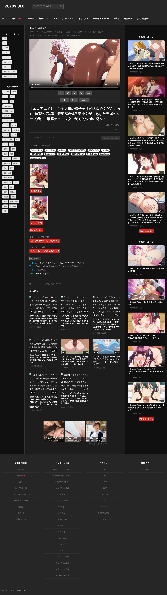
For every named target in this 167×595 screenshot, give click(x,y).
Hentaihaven (50, 154)
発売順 (116, 18)
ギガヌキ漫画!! (62, 500)
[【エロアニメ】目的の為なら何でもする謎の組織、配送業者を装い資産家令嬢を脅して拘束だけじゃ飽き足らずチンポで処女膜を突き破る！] (43, 304)
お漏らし (7, 116)
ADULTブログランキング (62, 469)
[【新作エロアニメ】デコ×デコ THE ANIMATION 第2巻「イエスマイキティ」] (146, 323)
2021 (14, 92)
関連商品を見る (36, 230)
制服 (11, 154)
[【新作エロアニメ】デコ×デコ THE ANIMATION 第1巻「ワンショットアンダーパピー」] (146, 356)
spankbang (7, 106)
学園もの (16, 159)
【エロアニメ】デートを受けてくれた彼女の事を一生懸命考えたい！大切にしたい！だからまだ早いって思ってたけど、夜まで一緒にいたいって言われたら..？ (43, 402)
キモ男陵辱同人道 (62, 575)
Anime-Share (50, 150)
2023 (12, 97)
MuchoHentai (92, 154)
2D (5, 38)
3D (5, 43)
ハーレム (16, 130)
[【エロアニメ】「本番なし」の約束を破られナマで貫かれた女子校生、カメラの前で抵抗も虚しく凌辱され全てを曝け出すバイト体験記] (75, 346)
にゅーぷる (62, 519)
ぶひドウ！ (62, 513)
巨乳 (11, 168)
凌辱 (13, 149)
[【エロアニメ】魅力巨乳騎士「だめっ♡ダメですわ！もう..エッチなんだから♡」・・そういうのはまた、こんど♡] (106, 346)
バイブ (6, 135)
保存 (88, 93)
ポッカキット (62, 507)
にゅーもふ (62, 525)
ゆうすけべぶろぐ (62, 569)
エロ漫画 (30, 18)
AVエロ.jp (146, 469)
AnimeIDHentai (36, 150)
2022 (5, 97)
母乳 (16, 182)
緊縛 (5, 192)
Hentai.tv (105, 150)
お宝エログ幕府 (63, 557)
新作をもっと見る (146, 419)
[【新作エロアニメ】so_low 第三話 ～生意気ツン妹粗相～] (146, 255)
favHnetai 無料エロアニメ (62, 476)
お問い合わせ (143, 18)
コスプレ (7, 130)
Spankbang (104, 154)
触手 (5, 201)
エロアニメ (7, 62)
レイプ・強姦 (8, 139)
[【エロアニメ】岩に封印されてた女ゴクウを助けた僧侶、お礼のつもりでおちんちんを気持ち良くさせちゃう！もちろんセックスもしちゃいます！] (75, 304)
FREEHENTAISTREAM (77, 150)
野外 (5, 211)
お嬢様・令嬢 (8, 111)
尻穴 (5, 168)
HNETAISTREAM (78, 154)
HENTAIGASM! (36, 154)
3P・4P (6, 92)
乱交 (5, 144)
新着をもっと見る (146, 231)
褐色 (13, 197)
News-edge (62, 538)
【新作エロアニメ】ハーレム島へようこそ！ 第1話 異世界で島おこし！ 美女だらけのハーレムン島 (146, 407)
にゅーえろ (62, 532)
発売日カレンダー (101, 18)
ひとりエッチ (8, 120)
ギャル (14, 125)
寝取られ (16, 163)
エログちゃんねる (62, 488)
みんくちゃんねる (62, 563)
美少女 (12, 192)
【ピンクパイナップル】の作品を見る (44, 241)
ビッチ (14, 135)
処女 (5, 154)
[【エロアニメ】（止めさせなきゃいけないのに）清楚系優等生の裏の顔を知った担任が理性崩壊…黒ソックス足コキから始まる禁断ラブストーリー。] (146, 87)
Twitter (21, 469)
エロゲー (7, 67)
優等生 (6, 149)
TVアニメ (7, 57)
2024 (5, 101)
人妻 (11, 144)
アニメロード (62, 544)
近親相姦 (13, 206)
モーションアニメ (9, 76)
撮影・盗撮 (7, 173)
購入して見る (36, 191)
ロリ (17, 139)
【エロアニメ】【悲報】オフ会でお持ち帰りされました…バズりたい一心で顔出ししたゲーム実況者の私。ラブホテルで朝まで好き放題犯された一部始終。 (74, 398)
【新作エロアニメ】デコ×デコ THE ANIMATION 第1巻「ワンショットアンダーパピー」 (145, 371)
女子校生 (7, 159)
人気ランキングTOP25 (63, 18)
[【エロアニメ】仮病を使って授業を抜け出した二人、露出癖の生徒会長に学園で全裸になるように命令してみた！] (43, 346)
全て (4, 18)
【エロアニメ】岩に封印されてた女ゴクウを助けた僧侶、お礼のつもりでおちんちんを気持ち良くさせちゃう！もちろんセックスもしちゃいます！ (74, 321)
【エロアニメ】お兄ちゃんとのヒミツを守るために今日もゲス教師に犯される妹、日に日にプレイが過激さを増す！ (146, 66)
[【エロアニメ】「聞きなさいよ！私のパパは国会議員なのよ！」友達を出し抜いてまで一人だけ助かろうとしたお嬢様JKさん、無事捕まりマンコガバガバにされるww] (106, 306)
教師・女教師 (8, 178)
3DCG (6, 48)
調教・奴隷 (14, 201)
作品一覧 (128, 18)
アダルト (15, 18)
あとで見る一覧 (21, 488)
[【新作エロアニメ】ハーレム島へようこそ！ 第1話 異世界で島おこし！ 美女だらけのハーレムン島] (146, 392)
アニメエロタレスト (62, 482)
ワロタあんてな (63, 550)
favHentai (61, 150)
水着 (5, 187)
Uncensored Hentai (38, 158)
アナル (6, 125)
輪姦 (5, 206)
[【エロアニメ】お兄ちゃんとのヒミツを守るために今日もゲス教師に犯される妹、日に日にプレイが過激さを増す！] (146, 50)
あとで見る (83, 18)
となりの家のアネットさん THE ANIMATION (59, 263)
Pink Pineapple (42, 273)
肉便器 (6, 197)
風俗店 (58, 284)
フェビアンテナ (63, 494)
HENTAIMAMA (63, 154)
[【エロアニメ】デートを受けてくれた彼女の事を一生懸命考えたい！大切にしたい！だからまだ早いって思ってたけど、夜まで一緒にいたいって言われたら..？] (43, 383)
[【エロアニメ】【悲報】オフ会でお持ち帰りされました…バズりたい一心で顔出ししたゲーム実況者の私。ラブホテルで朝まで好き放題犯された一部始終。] (75, 382)
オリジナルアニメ (9, 72)
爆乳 (11, 187)
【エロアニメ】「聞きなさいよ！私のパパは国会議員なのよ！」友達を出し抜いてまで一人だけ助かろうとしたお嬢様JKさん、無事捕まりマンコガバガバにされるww (106, 324)
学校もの (7, 163)
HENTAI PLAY (94, 150)
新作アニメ (44, 18)
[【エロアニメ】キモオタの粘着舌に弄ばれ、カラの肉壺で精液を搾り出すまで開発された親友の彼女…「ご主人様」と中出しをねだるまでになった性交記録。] (146, 125)
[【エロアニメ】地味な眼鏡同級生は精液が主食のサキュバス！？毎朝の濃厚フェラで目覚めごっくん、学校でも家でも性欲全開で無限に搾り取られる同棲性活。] (146, 164)
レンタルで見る (37, 223)
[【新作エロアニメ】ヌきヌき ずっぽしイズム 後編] (146, 289)
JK (12, 101)
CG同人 (6, 53)
